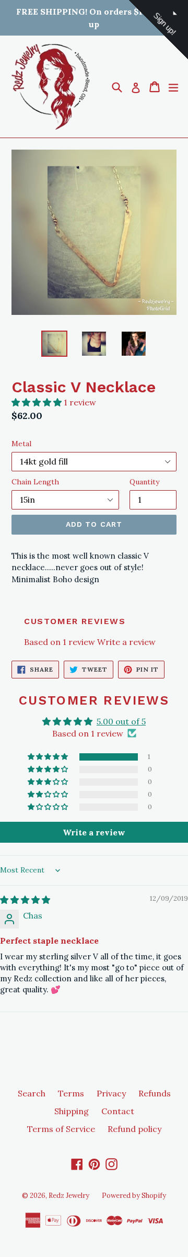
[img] (25, 899)
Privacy (111, 1093)
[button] (37, 402)
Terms (71, 1093)
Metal (21, 443)
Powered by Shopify (134, 1195)
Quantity (144, 481)
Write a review (126, 642)
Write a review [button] (94, 832)
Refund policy (134, 1129)
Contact (117, 1111)
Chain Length (35, 481)
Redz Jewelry (69, 1195)
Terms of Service (61, 1129)
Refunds (154, 1093)
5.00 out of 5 (121, 721)
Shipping (71, 1111)
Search (31, 1093)
